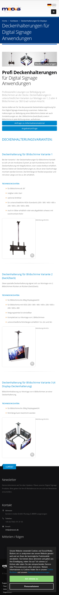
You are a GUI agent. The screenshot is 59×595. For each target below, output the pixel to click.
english (54, 5)
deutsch (49, 5)
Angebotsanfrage (29, 128)
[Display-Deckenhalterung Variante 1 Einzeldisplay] (19, 238)
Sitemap (6, 586)
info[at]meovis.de (12, 530)
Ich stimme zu (31, 579)
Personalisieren (31, 586)
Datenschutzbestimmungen (38, 572)
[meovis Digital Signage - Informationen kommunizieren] (11, 8)
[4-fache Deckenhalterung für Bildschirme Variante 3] (19, 437)
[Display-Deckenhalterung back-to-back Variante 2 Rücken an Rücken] (19, 346)
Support (5, 583)
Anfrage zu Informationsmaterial (30, 123)
